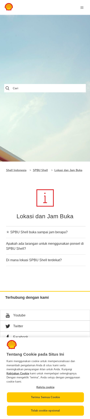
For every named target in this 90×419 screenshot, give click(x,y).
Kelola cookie (45, 387)
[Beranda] (9, 9)
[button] (45, 315)
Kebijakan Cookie (17, 373)
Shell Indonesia (16, 170)
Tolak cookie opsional (45, 410)
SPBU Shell (40, 170)
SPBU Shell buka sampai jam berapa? (39, 232)
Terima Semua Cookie (45, 397)
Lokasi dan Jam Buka (68, 170)
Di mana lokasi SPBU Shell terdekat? (34, 260)
